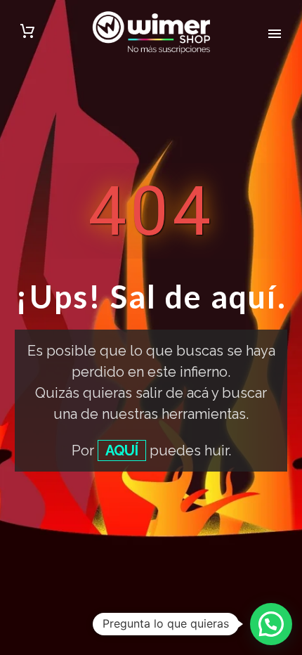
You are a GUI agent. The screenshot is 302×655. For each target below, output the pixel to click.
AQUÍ (121, 450)
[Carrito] (27, 33)
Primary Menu (274, 33)
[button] (271, 624)
